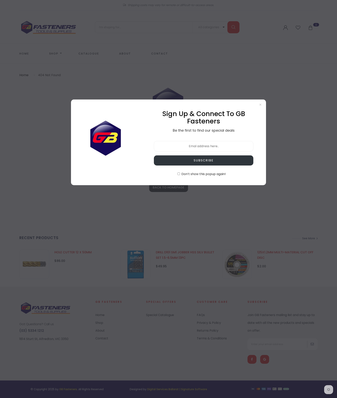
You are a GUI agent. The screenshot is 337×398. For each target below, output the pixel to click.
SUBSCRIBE (204, 160)
